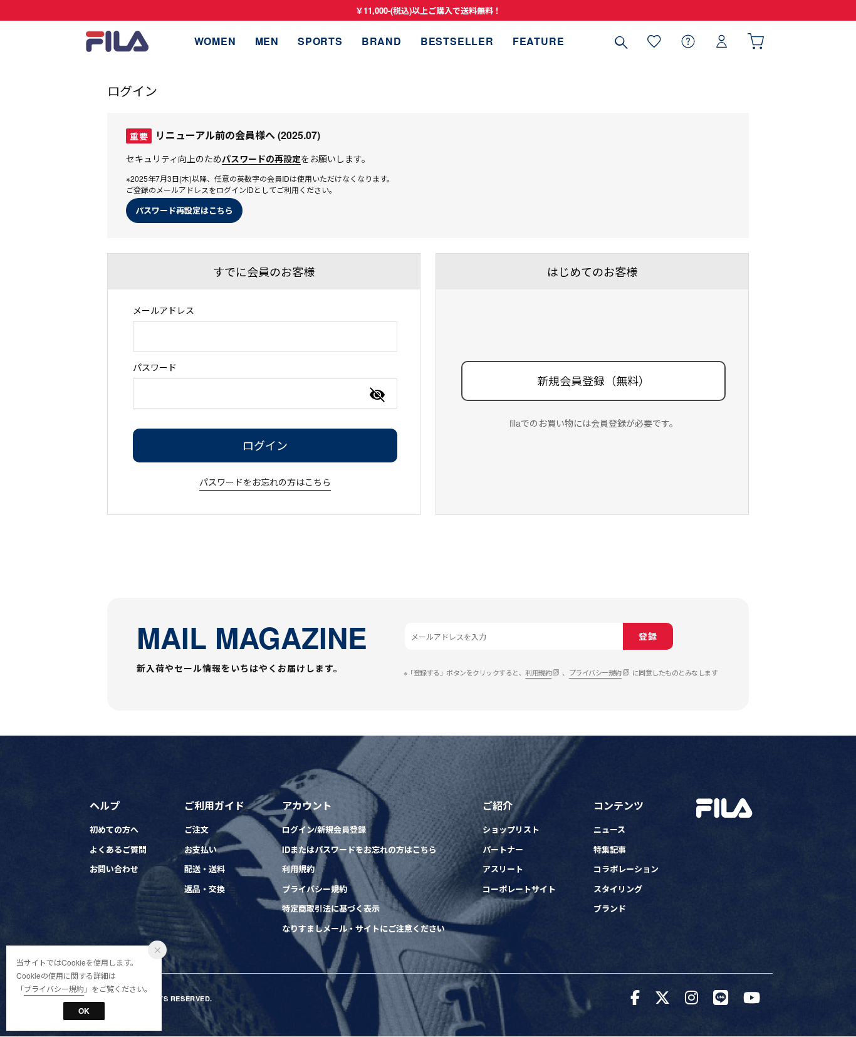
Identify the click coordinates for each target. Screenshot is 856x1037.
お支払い (200, 849)
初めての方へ (114, 829)
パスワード (155, 367)
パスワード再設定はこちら (184, 210)
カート (756, 41)
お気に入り (654, 41)
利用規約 (538, 672)
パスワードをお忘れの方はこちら (265, 482)
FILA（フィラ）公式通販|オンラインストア (117, 41)
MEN (267, 41)
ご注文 (196, 829)
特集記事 (609, 849)
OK (84, 1010)
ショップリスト (511, 829)
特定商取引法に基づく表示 (331, 908)
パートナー (503, 849)
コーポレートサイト (519, 889)
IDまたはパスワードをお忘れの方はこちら (359, 849)
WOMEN (215, 41)
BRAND (382, 41)
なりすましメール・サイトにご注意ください (363, 928)
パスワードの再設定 (261, 158)
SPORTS (320, 41)
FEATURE (539, 41)
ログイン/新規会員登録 (324, 829)
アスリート (503, 869)
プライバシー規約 (595, 672)
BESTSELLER (457, 41)
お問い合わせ (114, 869)
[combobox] (265, 336)
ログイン (722, 41)
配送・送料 (204, 869)
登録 (648, 636)
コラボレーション (626, 869)
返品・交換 (204, 889)
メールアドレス (163, 310)
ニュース (609, 829)
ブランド (609, 908)
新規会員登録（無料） (593, 380)
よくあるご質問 (118, 849)
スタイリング (617, 889)
